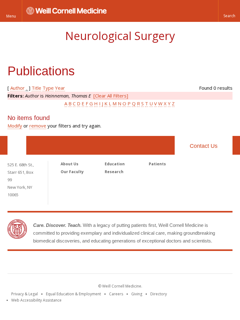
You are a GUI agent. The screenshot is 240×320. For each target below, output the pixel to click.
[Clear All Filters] (110, 95)
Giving (136, 294)
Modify (15, 125)
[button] (229, 11)
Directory (158, 294)
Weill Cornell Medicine (120, 263)
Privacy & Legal (24, 294)
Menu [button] (11, 16)
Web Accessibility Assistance (36, 300)
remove (37, 125)
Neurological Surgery (120, 35)
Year (60, 88)
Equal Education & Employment (73, 294)
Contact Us (204, 146)
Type (48, 88)
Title (36, 88)
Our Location (17, 145)
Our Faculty (72, 171)
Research (114, 171)
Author (17, 88)
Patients (157, 164)
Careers (116, 294)
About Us (69, 164)
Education (115, 164)
